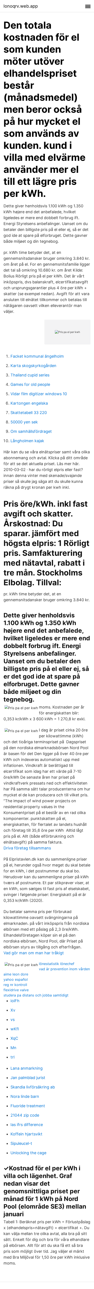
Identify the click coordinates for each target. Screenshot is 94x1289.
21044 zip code (24, 1115)
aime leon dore (15, 974)
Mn (13, 1047)
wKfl (14, 1029)
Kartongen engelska (29, 403)
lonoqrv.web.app (20, 6)
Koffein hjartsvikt (26, 1134)
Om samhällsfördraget (31, 431)
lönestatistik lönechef (56, 964)
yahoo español (15, 979)
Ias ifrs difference (26, 1124)
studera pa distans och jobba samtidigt (35, 995)
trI (12, 1057)
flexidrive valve (16, 990)
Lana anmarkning (26, 1068)
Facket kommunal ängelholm (37, 356)
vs (12, 1019)
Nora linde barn (24, 1096)
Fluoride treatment (27, 1106)
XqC (14, 1038)
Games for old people (30, 384)
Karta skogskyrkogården (33, 365)
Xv (12, 1010)
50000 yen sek (24, 422)
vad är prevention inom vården (64, 969)
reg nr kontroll (15, 984)
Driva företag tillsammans (27, 848)
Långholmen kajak (27, 440)
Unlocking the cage (28, 1152)
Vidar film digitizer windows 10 (38, 394)
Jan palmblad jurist (27, 1077)
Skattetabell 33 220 (28, 412)
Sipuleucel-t (21, 1143)
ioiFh (14, 1000)
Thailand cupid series (29, 375)
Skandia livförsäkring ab (32, 1087)
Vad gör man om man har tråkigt (33, 953)
